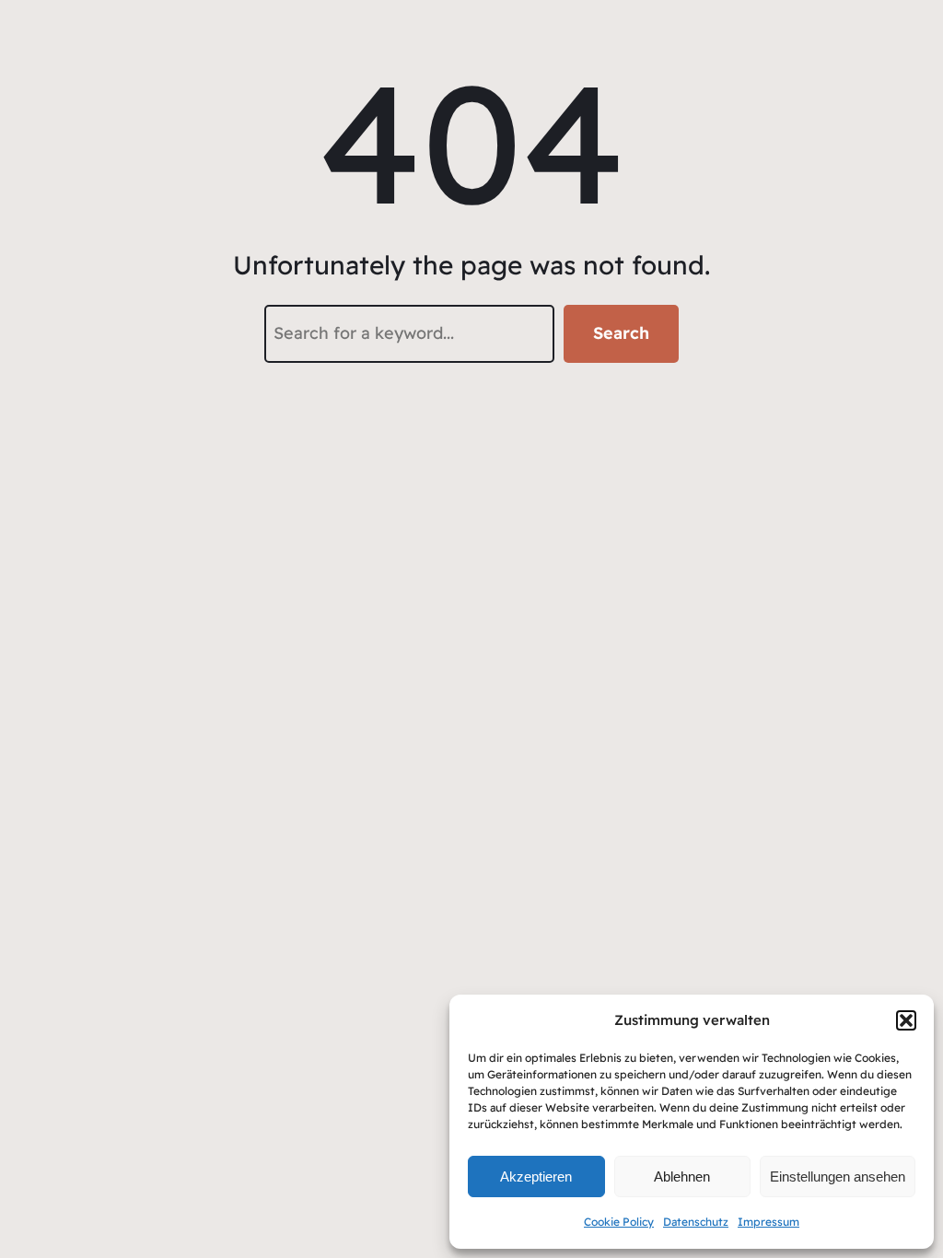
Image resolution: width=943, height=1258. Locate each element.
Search (621, 333)
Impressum (768, 1222)
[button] (906, 1020)
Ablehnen (682, 1176)
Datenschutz (695, 1222)
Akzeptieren (536, 1176)
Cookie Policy (619, 1222)
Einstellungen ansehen (837, 1176)
